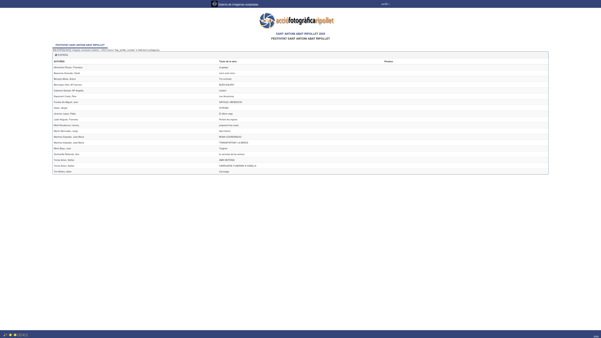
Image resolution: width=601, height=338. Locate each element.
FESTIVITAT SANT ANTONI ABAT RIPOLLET (80, 45)
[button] (385, 4)
